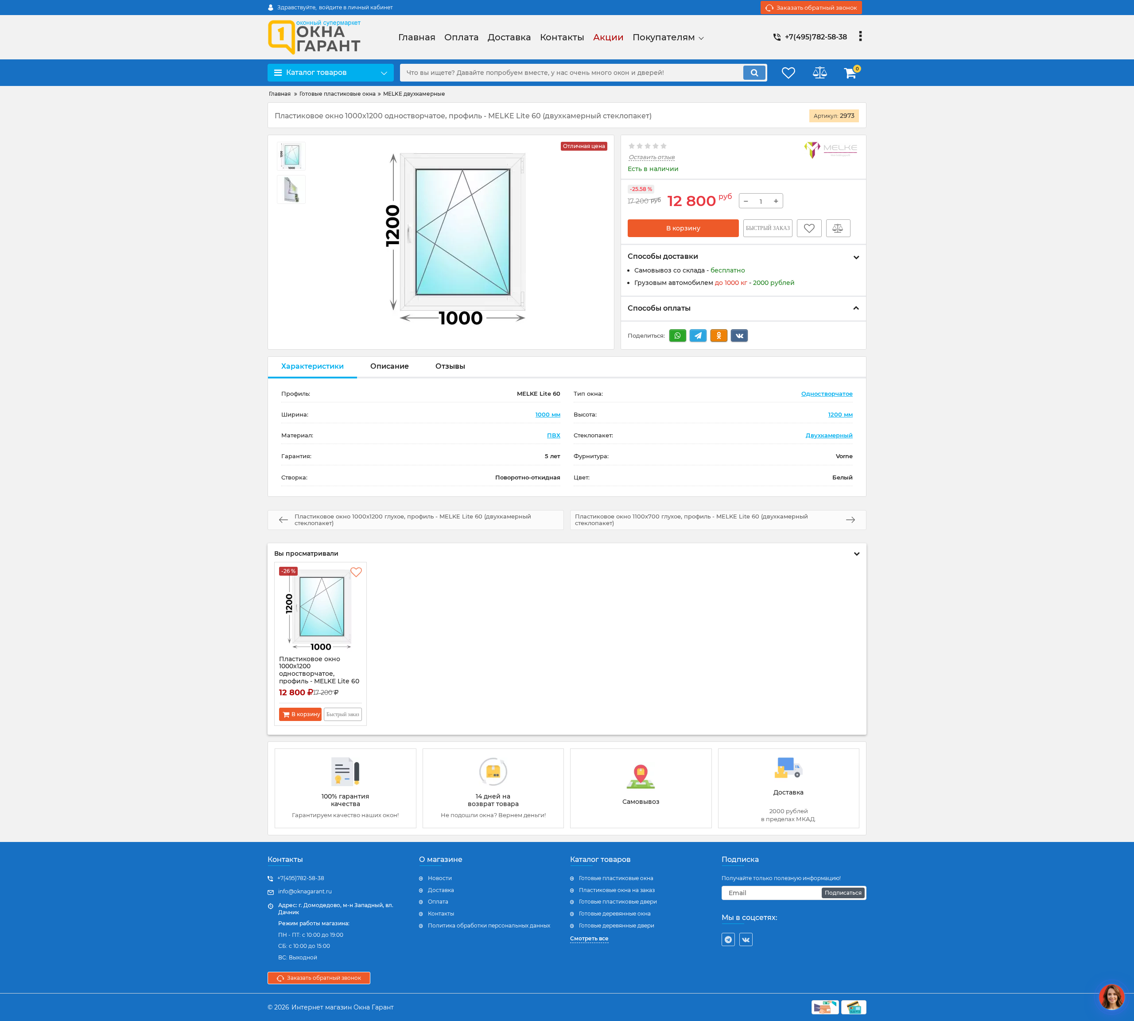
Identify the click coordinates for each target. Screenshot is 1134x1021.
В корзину (683, 228)
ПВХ (553, 435)
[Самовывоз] (641, 788)
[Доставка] (788, 788)
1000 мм (548, 414)
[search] (754, 73)
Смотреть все (589, 938)
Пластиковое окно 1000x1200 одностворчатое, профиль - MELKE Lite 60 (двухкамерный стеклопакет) (319, 677)
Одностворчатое (827, 393)
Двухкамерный (829, 435)
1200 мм (840, 414)
